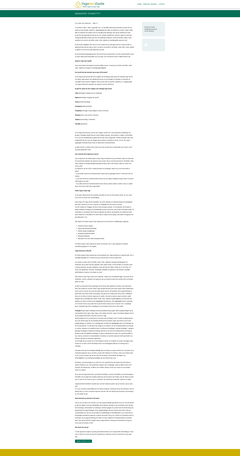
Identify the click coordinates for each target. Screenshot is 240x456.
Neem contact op (83, 441)
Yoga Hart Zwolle (150, 27)
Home (140, 4)
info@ (145, 29)
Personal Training (150, 4)
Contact (162, 4)
